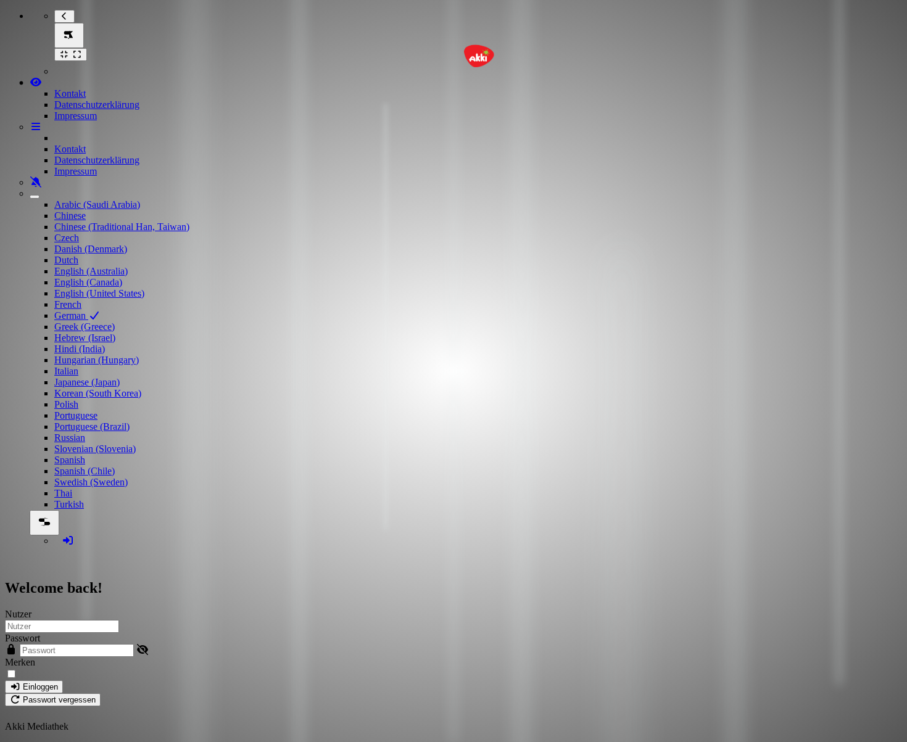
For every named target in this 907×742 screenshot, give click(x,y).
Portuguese (75, 415)
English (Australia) (91, 271)
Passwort (22, 638)
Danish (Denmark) (90, 249)
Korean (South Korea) (97, 393)
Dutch (66, 260)
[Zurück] (64, 16)
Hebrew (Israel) (84, 337)
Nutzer (18, 614)
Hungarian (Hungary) (96, 360)
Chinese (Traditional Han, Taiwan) (121, 226)
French (67, 304)
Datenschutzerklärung (96, 104)
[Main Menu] (69, 35)
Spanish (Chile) (84, 471)
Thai (63, 493)
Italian (66, 371)
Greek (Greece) (84, 326)
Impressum (75, 115)
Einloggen (39, 686)
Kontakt (70, 93)
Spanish (69, 460)
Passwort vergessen (58, 699)
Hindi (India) (79, 349)
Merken (20, 662)
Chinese (70, 215)
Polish (66, 404)
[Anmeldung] (67, 541)
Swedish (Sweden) (91, 482)
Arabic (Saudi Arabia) (97, 204)
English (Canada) (88, 282)
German (71, 315)
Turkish (69, 504)
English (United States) (99, 293)
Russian (69, 437)
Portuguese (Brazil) (92, 426)
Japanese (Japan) (87, 382)
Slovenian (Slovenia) (95, 448)
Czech (66, 238)
